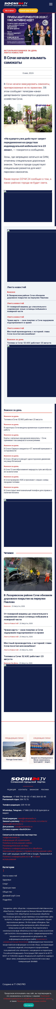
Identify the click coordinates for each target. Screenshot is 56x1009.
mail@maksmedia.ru (11, 837)
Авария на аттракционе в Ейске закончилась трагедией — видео (42, 760)
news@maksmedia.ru (27, 818)
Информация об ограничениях (16, 840)
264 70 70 (24, 799)
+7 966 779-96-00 (21, 797)
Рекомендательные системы (16, 846)
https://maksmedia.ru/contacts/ (33, 821)
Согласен (29, 1005)
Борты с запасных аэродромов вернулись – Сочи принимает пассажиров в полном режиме (25, 439)
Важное (11, 292)
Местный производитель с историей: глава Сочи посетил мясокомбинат (28, 332)
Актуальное (11, 50)
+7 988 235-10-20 (30, 810)
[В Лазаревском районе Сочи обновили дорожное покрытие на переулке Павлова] (28, 574)
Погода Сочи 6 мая (14, 760)
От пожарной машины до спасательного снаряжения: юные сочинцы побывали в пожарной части (27, 309)
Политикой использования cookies (31, 1001)
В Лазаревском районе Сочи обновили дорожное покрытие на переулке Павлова (27, 296)
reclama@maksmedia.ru (13, 824)
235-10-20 (25, 805)
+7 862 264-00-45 (38, 797)
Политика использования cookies (17, 843)
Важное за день (27, 50)
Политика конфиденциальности (17, 856)
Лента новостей (13, 53)
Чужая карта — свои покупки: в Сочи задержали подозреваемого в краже (30, 321)
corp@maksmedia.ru (23, 826)
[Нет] (52, 999)
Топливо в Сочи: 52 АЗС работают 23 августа (29, 343)
